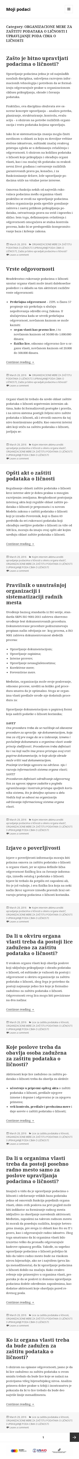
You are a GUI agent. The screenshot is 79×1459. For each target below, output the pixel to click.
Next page (74, 1437)
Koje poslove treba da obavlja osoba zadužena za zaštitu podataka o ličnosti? (36, 1055)
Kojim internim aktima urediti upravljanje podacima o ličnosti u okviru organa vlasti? (36, 446)
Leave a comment (19, 254)
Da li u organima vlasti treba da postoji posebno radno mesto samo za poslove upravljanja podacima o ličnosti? (37, 1170)
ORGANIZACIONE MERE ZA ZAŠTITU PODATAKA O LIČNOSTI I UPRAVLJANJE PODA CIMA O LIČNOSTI (39, 248)
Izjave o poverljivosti (33, 847)
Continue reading (20, 362)
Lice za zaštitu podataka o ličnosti (50, 1022)
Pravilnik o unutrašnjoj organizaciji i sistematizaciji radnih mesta (36, 594)
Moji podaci (18, 9)
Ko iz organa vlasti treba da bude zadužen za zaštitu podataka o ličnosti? (37, 1348)
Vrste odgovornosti (30, 268)
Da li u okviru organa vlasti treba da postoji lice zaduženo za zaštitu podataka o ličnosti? (39, 944)
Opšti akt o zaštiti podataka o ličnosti (30, 475)
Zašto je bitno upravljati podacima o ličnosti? (37, 61)
